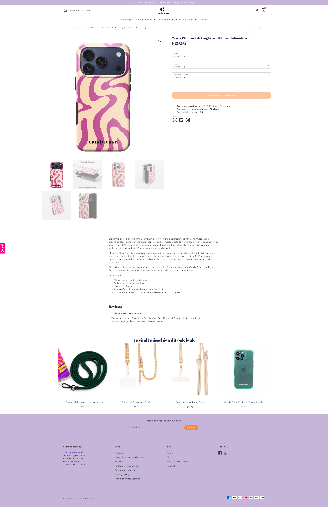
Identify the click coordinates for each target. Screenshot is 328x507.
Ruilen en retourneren (127, 466)
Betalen (119, 461)
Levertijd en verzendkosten (129, 457)
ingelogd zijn (126, 321)
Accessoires (164, 19)
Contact (203, 19)
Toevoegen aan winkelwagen (221, 95)
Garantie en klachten (126, 470)
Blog (169, 457)
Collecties (188, 19)
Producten (120, 453)
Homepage (126, 19)
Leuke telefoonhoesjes (80, 28)
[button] (159, 40)
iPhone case (95, 28)
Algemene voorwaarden (127, 479)
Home (66, 28)
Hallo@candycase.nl (73, 452)
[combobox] (107, 10)
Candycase (93, 499)
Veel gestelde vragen (178, 461)
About (170, 453)
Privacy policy (122, 474)
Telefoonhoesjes (143, 19)
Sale (178, 19)
